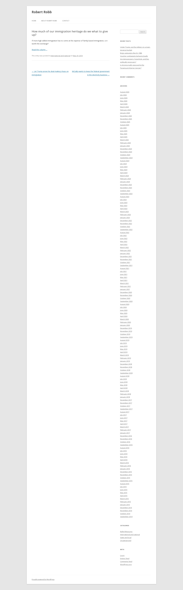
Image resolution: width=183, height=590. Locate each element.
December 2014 (126, 508)
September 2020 (126, 301)
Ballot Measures (126, 531)
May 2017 (123, 421)
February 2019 (125, 358)
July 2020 (123, 307)
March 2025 (124, 140)
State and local (125, 537)
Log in (122, 555)
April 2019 (123, 352)
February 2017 (125, 430)
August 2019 (124, 340)
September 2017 (126, 409)
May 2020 (123, 313)
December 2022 (126, 220)
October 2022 (125, 226)
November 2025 (126, 119)
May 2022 (123, 241)
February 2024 (125, 179)
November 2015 (126, 475)
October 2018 (125, 370)
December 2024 (126, 149)
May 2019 (123, 349)
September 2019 (126, 337)
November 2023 (126, 188)
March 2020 (124, 319)
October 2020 (125, 298)
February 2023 (125, 214)
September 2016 (126, 445)
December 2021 (126, 256)
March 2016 (124, 463)
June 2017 (123, 418)
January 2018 (125, 397)
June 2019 (123, 346)
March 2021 (124, 283)
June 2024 (123, 167)
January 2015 (125, 505)
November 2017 (126, 403)
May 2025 (123, 134)
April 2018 (123, 388)
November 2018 (126, 367)
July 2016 (123, 451)
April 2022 (123, 244)
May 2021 (123, 277)
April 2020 (123, 316)
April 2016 (123, 460)
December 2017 (126, 400)
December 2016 (126, 436)
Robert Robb (42, 12)
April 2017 (123, 424)
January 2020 (125, 325)
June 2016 (123, 454)
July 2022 (123, 235)
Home (34, 21)
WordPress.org (125, 564)
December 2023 (126, 185)
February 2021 (125, 286)
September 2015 (126, 481)
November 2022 (126, 223)
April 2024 (123, 173)
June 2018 (123, 382)
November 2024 (126, 152)
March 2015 (124, 499)
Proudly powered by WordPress (43, 579)
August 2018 (124, 376)
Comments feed (126, 561)
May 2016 (123, 457)
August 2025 (124, 125)
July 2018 (123, 379)
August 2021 (124, 268)
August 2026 (124, 92)
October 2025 (125, 122)
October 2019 (125, 334)
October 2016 (125, 442)
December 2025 (126, 116)
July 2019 (123, 343)
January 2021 (125, 289)
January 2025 (125, 146)
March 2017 (124, 427)
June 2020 (123, 310)
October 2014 (125, 513)
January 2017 (125, 433)
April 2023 (123, 208)
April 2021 (123, 280)
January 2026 (125, 113)
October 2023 (125, 191)
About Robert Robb (49, 21)
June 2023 (123, 202)
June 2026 (123, 98)
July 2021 (123, 271)
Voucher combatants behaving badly (134, 56)
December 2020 (126, 292)
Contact (65, 21)
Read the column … (39, 49)
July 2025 (123, 128)
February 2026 (125, 110)
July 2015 (123, 487)
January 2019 (125, 361)
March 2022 (124, 247)
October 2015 (125, 478)
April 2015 (123, 496)
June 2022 (123, 238)
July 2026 (123, 95)
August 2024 (124, 161)
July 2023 (123, 199)
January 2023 (125, 217)
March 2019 (124, 355)
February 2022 (125, 250)
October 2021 (125, 262)
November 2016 (126, 439)
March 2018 (124, 391)
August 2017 (124, 412)
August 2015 (124, 484)
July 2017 (123, 415)
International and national (60, 56)
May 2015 (123, 493)
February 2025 (125, 143)
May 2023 (123, 205)
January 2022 (125, 253)
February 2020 (125, 322)
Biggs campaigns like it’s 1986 (131, 53)
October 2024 (125, 155)
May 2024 (123, 170)
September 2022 (126, 229)
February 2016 (125, 466)
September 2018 (126, 373)
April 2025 (123, 137)
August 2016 (124, 448)
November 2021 (126, 259)
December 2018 (126, 364)
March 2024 (124, 176)
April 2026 (123, 104)
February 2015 (125, 502)
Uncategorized (125, 540)
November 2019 (126, 331)
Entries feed (124, 558)
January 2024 (125, 182)
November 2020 (126, 295)
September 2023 (126, 194)
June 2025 (123, 131)
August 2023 (124, 197)
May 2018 (123, 385)
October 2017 (125, 406)
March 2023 (124, 211)
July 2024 (123, 164)
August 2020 (124, 304)
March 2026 (124, 107)
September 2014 (126, 516)
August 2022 (124, 232)
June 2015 (123, 490)
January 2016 (125, 469)
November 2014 (126, 511)
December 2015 (126, 472)
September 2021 (126, 265)
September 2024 (126, 158)
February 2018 (125, 394)
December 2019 (126, 328)
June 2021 (123, 274)
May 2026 (123, 101)
